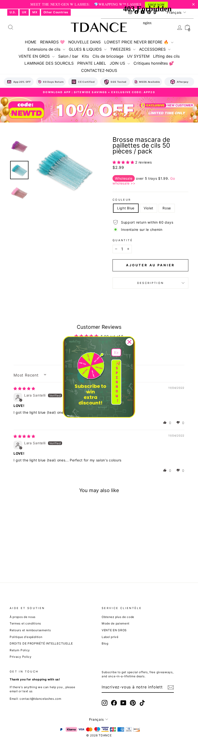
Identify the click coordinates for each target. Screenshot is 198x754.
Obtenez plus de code (118, 617)
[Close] (129, 342)
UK (24, 12)
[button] (124, 162)
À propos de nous (22, 617)
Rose (167, 208)
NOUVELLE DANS (84, 42)
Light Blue (125, 208)
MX (34, 12)
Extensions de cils (45, 49)
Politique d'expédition (26, 637)
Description (150, 283)
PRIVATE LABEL (91, 63)
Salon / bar (68, 56)
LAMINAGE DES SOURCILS (49, 63)
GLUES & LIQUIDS (86, 49)
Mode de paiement (115, 623)
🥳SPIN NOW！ (118, 382)
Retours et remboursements (30, 630)
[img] (24, 388)
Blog (105, 643)
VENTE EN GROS (35, 56)
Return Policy (20, 650)
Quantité (123, 240)
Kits (85, 56)
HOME (30, 42)
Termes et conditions (25, 623)
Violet (148, 208)
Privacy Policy (21, 656)
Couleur (122, 199)
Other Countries (56, 12)
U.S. (13, 12)
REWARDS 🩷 (52, 42)
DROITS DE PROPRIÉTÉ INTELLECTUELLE (41, 643)
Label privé (110, 637)
